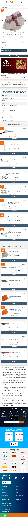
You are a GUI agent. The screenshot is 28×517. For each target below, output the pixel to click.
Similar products (14, 125)
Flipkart (23, 36)
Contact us (18, 499)
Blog (2, 489)
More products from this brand (14, 246)
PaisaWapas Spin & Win (5, 511)
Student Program (18, 496)
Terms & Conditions (5, 495)
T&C (2, 47)
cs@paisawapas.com (19, 502)
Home (17, 488)
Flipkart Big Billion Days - (6, 505)
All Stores (17, 489)
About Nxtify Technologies (6, 496)
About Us (3, 488)
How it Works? (4, 492)
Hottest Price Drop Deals (19, 495)
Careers (17, 492)
